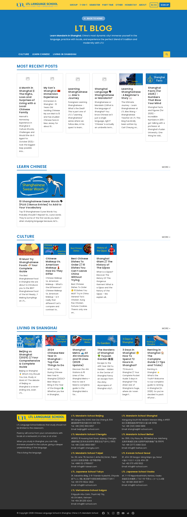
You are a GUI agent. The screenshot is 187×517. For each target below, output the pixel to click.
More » (166, 167)
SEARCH (166, 54)
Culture (23, 54)
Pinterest (133, 513)
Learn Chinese (41, 54)
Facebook (103, 513)
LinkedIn (118, 513)
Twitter (108, 513)
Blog (154, 5)
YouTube (123, 513)
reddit (128, 513)
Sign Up (165, 5)
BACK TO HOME (94, 18)
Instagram (113, 513)
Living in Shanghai (64, 54)
